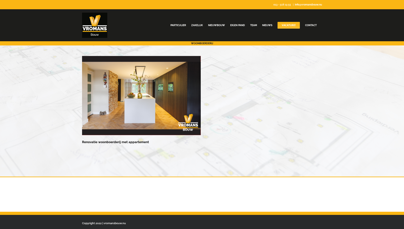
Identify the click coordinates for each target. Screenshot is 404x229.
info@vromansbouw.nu (308, 4)
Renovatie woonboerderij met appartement (115, 142)
